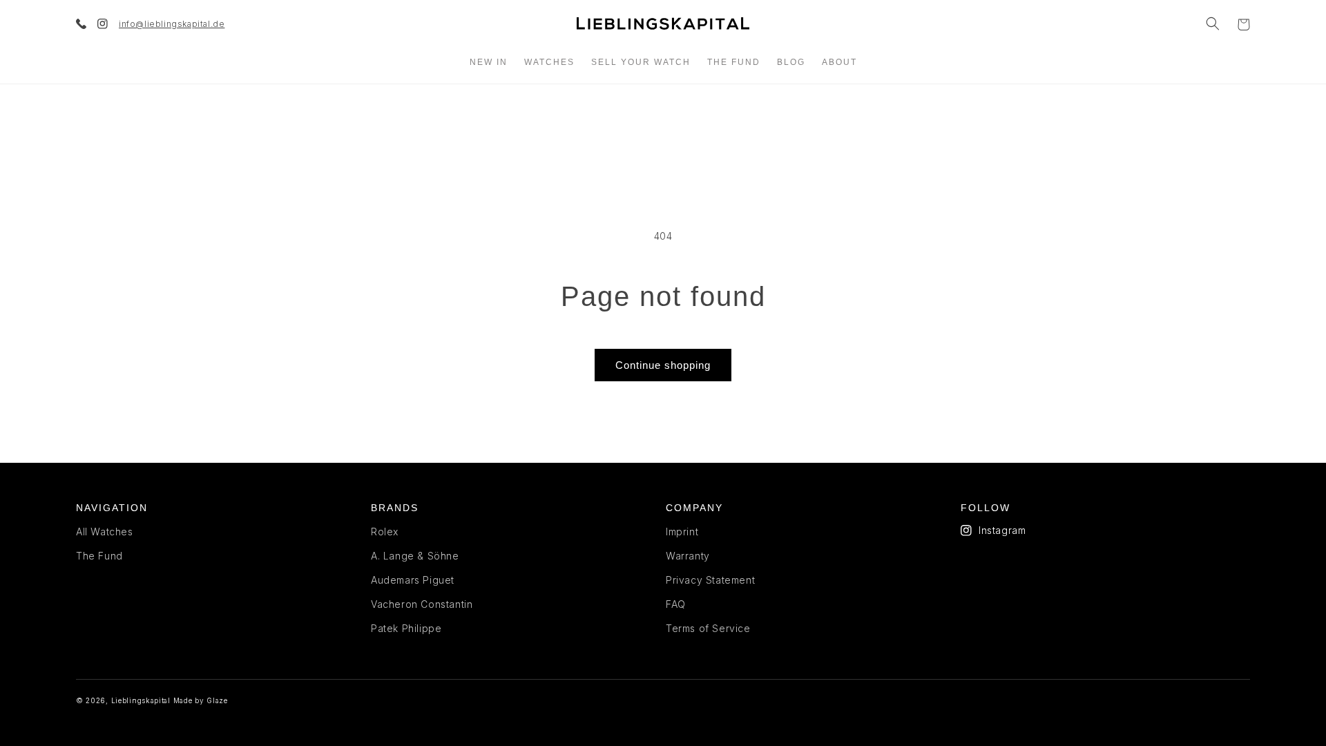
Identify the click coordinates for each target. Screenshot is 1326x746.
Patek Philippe (406, 628)
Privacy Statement (710, 580)
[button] (1213, 23)
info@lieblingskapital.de (171, 24)
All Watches (104, 531)
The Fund (99, 556)
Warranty (688, 556)
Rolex (384, 531)
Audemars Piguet (412, 580)
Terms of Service (708, 628)
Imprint (682, 531)
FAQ (676, 604)
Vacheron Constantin (421, 604)
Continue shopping (663, 365)
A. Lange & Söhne (415, 556)
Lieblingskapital (141, 700)
